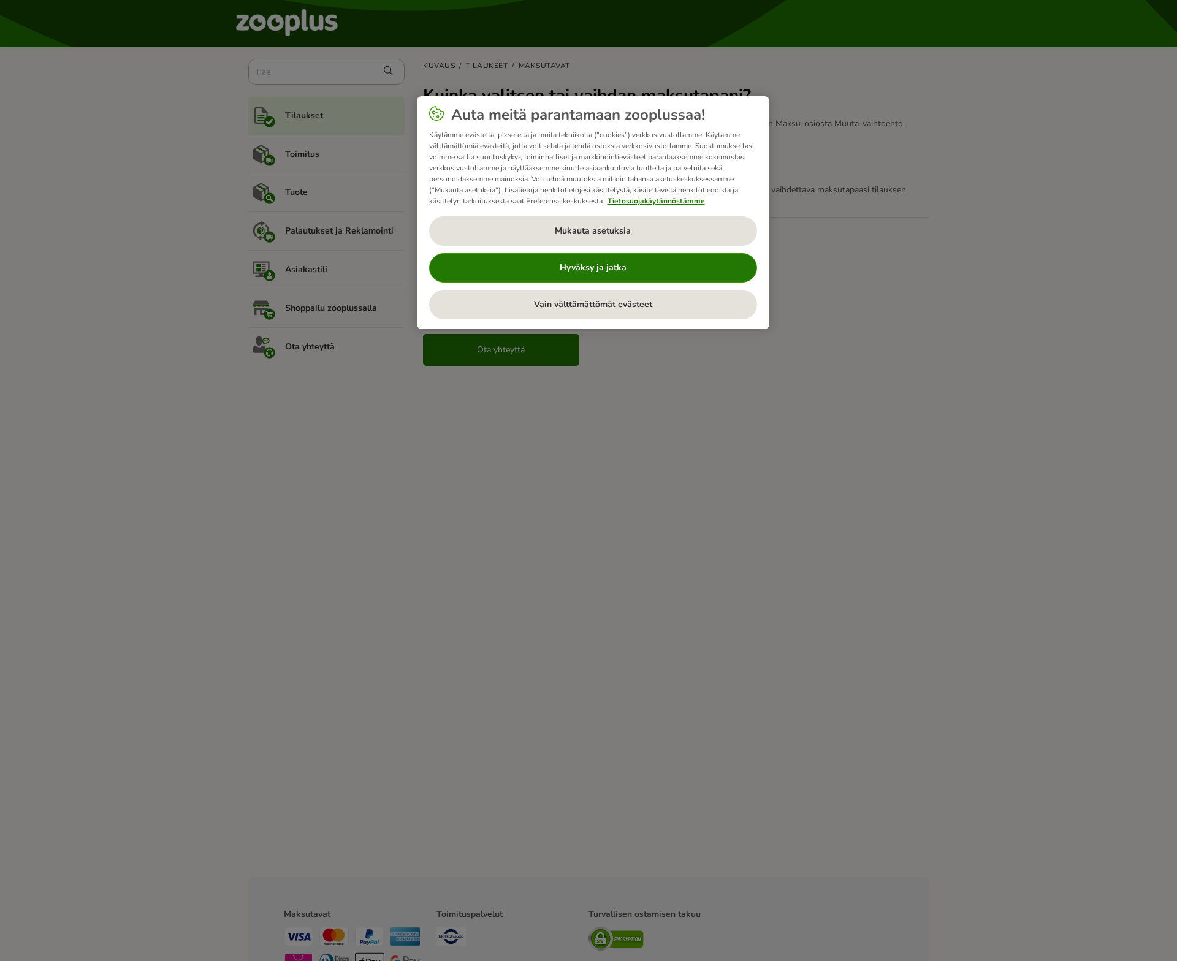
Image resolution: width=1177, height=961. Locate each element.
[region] (593, 212)
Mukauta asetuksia (593, 231)
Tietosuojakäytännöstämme (656, 201)
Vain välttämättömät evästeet (593, 304)
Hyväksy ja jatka (593, 267)
